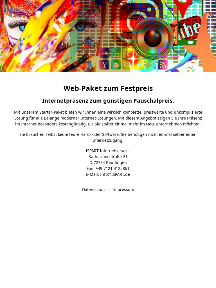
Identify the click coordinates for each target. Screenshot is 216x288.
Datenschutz (94, 189)
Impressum (123, 189)
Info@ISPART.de (115, 174)
